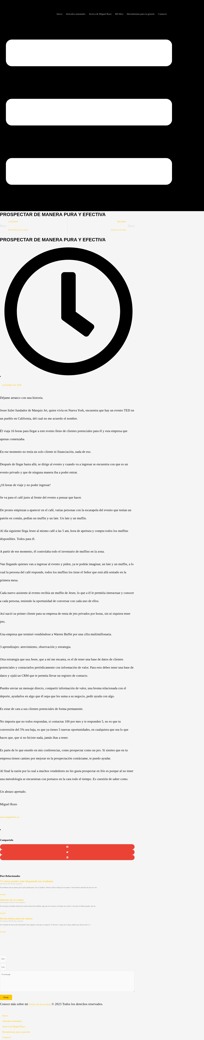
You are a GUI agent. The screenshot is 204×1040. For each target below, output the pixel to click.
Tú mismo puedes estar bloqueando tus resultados (26, 881)
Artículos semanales (91, 14)
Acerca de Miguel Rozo (112, 14)
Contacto (163, 14)
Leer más (3, 894)
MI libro (127, 14)
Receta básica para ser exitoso (16, 918)
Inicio (77, 14)
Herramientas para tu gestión (145, 14)
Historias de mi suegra (11, 900)
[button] (67, 846)
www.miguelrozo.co (9, 817)
